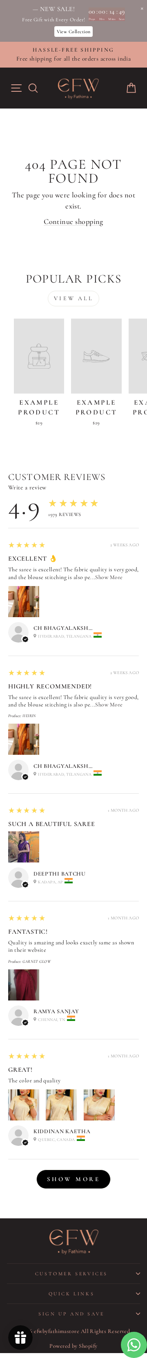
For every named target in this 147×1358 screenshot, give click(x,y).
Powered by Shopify (73, 1345)
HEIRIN (29, 715)
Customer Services (71, 1274)
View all (73, 298)
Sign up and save (71, 1314)
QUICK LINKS (72, 1294)
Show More (108, 577)
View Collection (74, 31)
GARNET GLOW (36, 961)
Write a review (27, 487)
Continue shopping (73, 221)
